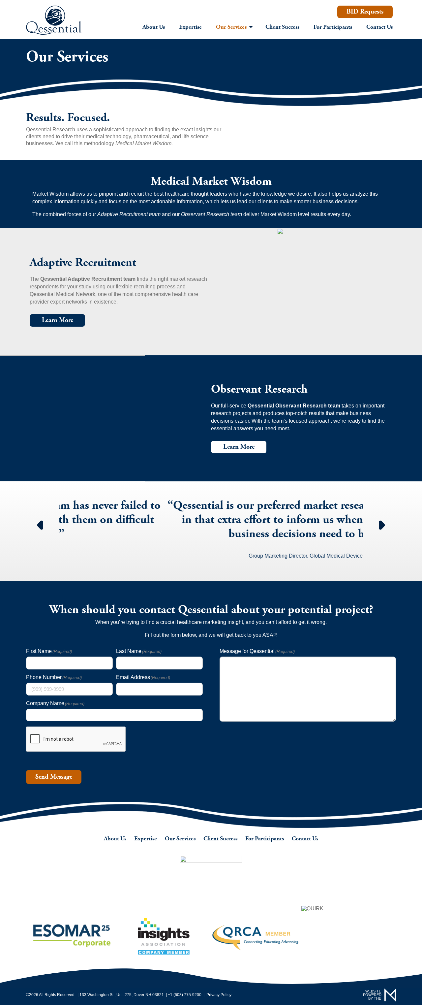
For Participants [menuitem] (333, 27)
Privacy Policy (218, 994)
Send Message (53, 777)
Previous (40, 521)
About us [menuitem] (153, 27)
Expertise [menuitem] (190, 27)
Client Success (220, 838)
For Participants (264, 838)
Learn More (57, 320)
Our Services (180, 838)
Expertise (145, 838)
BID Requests (365, 12)
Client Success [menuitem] (282, 27)
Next (382, 521)
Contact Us (305, 838)
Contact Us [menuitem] (379, 27)
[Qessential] (53, 20)
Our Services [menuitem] (231, 27)
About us (115, 838)
